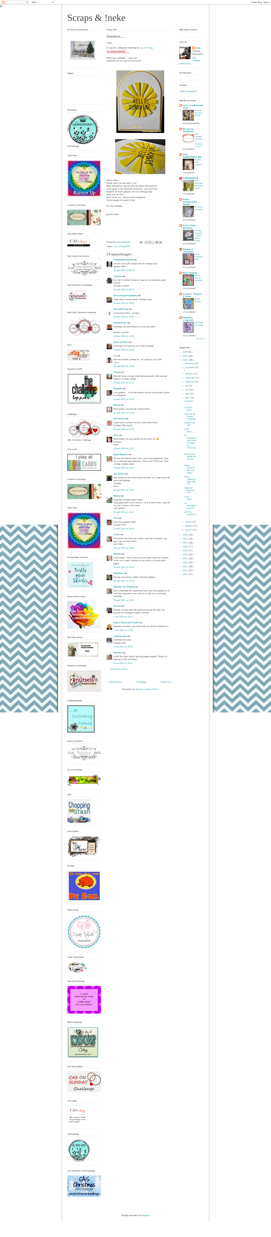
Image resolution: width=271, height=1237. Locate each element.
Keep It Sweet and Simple (126, 622)
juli (186, 386)
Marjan (117, 405)
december (190, 363)
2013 (185, 574)
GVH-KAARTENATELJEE (192, 155)
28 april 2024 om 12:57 (124, 448)
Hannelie (118, 652)
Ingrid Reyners (121, 454)
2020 (185, 547)
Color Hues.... (189, 498)
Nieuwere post (115, 682)
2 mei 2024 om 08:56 (123, 646)
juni (187, 390)
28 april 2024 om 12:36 (124, 429)
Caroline (118, 276)
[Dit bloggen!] (149, 242)
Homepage (141, 682)
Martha (117, 496)
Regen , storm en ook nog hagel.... (189, 469)
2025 (185, 356)
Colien (117, 534)
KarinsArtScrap (121, 309)
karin (116, 435)
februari (189, 526)
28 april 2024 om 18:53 (124, 548)
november (190, 367)
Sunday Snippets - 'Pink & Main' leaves (198, 235)
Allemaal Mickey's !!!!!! (189, 490)
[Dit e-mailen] (146, 242)
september (190, 378)
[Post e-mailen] (140, 242)
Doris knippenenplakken (126, 295)
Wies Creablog (190, 273)
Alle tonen (200, 339)
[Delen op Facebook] (157, 242)
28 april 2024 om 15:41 (124, 490)
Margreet (118, 388)
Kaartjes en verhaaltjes (188, 250)
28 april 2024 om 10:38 (124, 350)
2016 (185, 562)
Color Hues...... (189, 430)
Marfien (117, 554)
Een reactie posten (119, 669)
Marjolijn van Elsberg (124, 587)
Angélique (119, 573)
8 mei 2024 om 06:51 (123, 663)
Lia (115, 356)
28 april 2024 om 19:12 (124, 567)
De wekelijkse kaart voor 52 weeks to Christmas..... (190, 442)
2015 (185, 566)
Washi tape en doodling (198, 278)
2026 (185, 352)
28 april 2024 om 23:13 (124, 581)
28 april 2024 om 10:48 (124, 366)
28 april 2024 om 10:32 (124, 317)
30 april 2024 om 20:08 (124, 600)
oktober (189, 374)
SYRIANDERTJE (190, 178)
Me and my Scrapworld (188, 130)
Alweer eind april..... (189, 424)
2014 (185, 570)
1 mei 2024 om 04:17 (123, 616)
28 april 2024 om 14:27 (124, 468)
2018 (185, 554)
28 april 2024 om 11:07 (124, 382)
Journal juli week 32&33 (198, 113)
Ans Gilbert (119, 474)
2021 (185, 542)
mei (187, 393)
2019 (185, 550)
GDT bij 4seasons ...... (190, 514)
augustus (189, 382)
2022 (185, 539)
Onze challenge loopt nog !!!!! (189, 480)
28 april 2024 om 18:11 (124, 512)
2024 (185, 360)
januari (188, 530)
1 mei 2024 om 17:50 (123, 630)
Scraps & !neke (96, 18)
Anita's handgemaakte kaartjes (190, 202)
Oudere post (166, 682)
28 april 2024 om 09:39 (124, 270)
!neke (198, 48)
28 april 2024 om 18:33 (124, 528)
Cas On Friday (146, 48)
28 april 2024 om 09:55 (124, 303)
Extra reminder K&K (198, 256)
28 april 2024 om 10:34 (124, 336)
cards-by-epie (120, 636)
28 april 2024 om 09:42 (124, 289)
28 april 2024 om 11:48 (124, 413)
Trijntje (117, 372)
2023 (185, 535)
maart (188, 522)
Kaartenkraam (121, 323)
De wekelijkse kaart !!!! (190, 505)
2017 (185, 558)
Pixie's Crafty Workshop (189, 226)
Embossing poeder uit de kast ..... (190, 458)
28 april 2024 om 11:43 (124, 399)
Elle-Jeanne (119, 418)
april (187, 397)
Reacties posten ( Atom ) (147, 689)
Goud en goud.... (189, 408)
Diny (116, 518)
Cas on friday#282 (122, 246)
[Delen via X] (153, 242)
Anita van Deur (121, 342)
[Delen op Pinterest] (160, 242)
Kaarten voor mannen (198, 162)
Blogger (145, 1215)
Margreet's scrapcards (188, 318)
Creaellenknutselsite (124, 260)
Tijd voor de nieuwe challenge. (190, 416)
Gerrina (117, 606)
